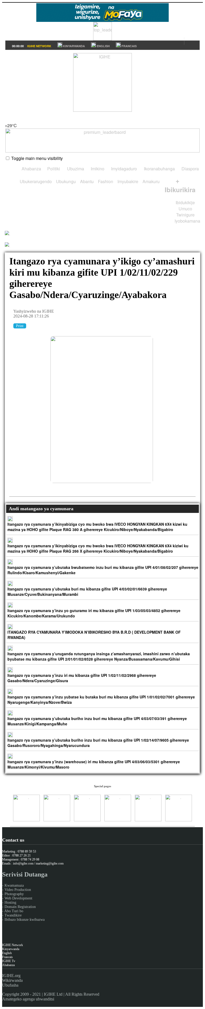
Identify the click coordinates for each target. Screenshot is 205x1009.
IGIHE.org (11, 975)
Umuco (185, 209)
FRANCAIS (129, 46)
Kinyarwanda (10, 949)
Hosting (10, 903)
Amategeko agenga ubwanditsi (28, 999)
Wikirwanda (12, 980)
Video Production (18, 890)
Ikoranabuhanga (159, 169)
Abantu (86, 181)
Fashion (105, 181)
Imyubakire (127, 181)
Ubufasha (10, 985)
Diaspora (189, 169)
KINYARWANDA (73, 46)
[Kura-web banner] (102, 140)
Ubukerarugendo (35, 181)
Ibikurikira (180, 185)
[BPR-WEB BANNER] (102, 20)
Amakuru (150, 181)
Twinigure (185, 215)
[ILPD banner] (102, 39)
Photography (14, 894)
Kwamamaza (14, 885)
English (7, 953)
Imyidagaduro (123, 169)
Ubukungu (65, 181)
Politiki (53, 169)
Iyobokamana (187, 221)
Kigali (10, 119)
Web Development (18, 898)
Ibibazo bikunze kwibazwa (25, 920)
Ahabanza (31, 169)
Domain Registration (20, 907)
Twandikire (13, 915)
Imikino (97, 169)
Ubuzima (75, 169)
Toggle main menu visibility (37, 158)
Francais (7, 957)
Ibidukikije (185, 202)
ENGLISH (103, 46)
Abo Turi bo (13, 911)
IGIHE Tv (8, 961)
